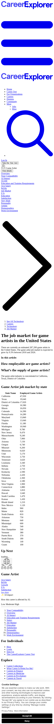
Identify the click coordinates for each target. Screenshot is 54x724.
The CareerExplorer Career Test (21, 654)
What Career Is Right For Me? (20, 668)
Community (12, 101)
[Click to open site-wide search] (30, 155)
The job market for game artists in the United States (26, 338)
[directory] (27, 357)
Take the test (9, 163)
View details (7, 171)
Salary (9, 620)
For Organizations (14, 94)
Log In (4, 160)
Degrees (10, 99)
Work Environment (15, 635)
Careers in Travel (14, 678)
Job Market (11, 623)
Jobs (14, 106)
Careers (10, 96)
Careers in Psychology (16, 676)
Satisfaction (12, 627)
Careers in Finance (15, 671)
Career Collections (15, 666)
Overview (11, 613)
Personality (11, 630)
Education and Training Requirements (23, 618)
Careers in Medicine (15, 673)
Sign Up (10, 652)
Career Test (12, 91)
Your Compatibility (15, 610)
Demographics (13, 632)
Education (11, 625)
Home (9, 89)
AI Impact (11, 615)
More (9, 104)
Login (9, 649)
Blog (14, 109)
